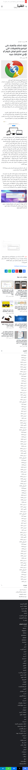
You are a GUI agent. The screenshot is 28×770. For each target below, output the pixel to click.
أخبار (25, 647)
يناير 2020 (23, 446)
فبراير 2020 (23, 444)
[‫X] (20, 271)
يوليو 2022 (23, 376)
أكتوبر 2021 (23, 397)
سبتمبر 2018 (23, 483)
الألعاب (24, 668)
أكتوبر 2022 (23, 369)
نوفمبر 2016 (23, 534)
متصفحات (24, 751)
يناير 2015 (24, 581)
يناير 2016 (24, 558)
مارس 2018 (23, 497)
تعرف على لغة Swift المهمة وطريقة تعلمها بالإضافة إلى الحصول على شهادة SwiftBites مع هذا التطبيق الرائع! (21, 293)
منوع (25, 758)
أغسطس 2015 (22, 569)
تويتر (25, 719)
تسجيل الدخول (23, 589)
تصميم (24, 707)
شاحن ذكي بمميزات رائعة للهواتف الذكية (7, 325)
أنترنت (24, 654)
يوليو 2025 (23, 355)
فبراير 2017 (23, 527)
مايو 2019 (24, 464)
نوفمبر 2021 (23, 395)
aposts (24, 628)
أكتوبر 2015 (23, 565)
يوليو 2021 (23, 404)
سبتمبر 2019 (23, 455)
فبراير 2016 (23, 555)
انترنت (24, 693)
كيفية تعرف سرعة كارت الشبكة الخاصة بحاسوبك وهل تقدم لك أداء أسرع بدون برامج (21, 342)
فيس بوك (24, 742)
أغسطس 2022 (22, 374)
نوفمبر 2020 (23, 423)
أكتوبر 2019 (23, 453)
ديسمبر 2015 (23, 560)
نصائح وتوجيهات (22, 763)
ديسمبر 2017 (23, 504)
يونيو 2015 (23, 574)
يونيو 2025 (23, 357)
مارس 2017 (23, 525)
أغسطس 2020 (22, 430)
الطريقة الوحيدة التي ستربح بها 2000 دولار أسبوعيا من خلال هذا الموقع (21, 325)
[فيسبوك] (24, 271)
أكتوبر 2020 (23, 425)
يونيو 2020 (23, 434)
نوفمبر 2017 (23, 506)
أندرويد (24, 656)
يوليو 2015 (23, 572)
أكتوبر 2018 (23, 481)
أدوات (24, 651)
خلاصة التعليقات (22, 594)
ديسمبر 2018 (23, 476)
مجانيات (24, 754)
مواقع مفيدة (24, 611)
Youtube (24, 642)
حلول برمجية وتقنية (21, 726)
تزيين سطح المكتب (22, 705)
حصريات (24, 721)
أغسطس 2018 (22, 485)
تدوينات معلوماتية (22, 703)
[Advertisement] (14, 25)
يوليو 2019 (23, 460)
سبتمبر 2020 (23, 427)
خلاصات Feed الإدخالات (21, 592)
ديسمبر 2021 (23, 392)
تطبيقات (24, 709)
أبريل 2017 (23, 523)
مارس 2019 (23, 469)
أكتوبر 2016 (23, 537)
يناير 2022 (23, 390)
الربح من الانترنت (23, 615)
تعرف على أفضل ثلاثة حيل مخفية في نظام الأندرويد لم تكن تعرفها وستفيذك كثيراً (7, 292)
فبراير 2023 (23, 364)
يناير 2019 (24, 474)
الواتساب (24, 684)
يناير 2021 (24, 418)
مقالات (24, 756)
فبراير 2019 (23, 471)
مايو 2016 (24, 548)
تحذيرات (24, 700)
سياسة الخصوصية (23, 617)
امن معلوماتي (23, 691)
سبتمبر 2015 (23, 567)
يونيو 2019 (23, 462)
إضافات (24, 663)
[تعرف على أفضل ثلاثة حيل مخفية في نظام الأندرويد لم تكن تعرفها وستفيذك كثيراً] (7, 285)
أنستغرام (24, 658)
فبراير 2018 (23, 499)
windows (24, 640)
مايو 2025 (24, 360)
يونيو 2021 (23, 406)
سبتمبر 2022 (23, 371)
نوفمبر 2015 (23, 562)
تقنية (25, 716)
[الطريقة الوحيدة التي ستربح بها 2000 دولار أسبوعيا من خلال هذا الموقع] (21, 319)
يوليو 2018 (23, 488)
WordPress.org (22, 596)
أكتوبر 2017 (23, 509)
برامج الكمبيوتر (22, 696)
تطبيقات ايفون (23, 714)
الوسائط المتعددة (22, 686)
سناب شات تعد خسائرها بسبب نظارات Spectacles (8, 310)
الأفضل (24, 665)
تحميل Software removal (20, 266)
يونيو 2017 (23, 518)
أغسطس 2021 (22, 402)
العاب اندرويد (24, 608)
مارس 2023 (23, 362)
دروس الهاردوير (22, 728)
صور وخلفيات (23, 740)
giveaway (23, 635)
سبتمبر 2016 (23, 539)
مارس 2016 (23, 553)
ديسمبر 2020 (23, 420)
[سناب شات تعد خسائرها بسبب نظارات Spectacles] (7, 304)
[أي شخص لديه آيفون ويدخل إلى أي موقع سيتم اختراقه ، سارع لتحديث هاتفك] (21, 302)
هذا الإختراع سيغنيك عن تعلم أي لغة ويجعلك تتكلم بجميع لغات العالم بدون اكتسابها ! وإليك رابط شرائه (7, 334)
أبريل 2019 (23, 467)
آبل (25, 644)
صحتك (24, 737)
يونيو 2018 (23, 490)
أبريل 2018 (23, 495)
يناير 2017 (24, 530)
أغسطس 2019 (22, 457)
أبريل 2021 (23, 411)
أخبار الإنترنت (23, 649)
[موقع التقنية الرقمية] (19, 6)
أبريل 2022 (23, 383)
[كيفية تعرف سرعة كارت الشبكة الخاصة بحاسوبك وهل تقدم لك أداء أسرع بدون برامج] (21, 335)
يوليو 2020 (23, 432)
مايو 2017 (24, 520)
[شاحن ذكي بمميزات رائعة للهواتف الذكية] (7, 319)
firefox (24, 633)
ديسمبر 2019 (23, 448)
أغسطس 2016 (22, 541)
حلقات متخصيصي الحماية (20, 723)
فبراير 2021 (23, 416)
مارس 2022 (23, 385)
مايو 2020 (23, 437)
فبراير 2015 (23, 579)
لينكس (24, 749)
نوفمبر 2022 (23, 367)
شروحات (24, 735)
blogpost (24, 630)
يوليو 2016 (23, 544)
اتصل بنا (25, 620)
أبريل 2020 (23, 439)
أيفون (25, 661)
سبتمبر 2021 (23, 399)
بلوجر (25, 698)
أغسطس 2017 (22, 513)
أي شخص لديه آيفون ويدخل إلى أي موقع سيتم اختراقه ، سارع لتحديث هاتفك (21, 308)
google (19, 41)
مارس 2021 (23, 413)
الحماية (25, 613)
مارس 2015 (23, 576)
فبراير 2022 (23, 388)
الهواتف (24, 682)
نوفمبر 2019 (23, 450)
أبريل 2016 (23, 551)
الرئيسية (24, 41)
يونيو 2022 (23, 378)
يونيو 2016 (23, 546)
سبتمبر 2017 (23, 511)
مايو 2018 (24, 492)
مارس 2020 (23, 441)
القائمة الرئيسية (23, 604)
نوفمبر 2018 (23, 478)
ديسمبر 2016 (23, 532)
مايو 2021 (24, 409)
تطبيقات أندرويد (23, 606)
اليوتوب (24, 689)
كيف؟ (25, 747)
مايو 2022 (24, 381)
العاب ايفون (23, 677)
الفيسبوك (24, 679)
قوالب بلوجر (23, 744)
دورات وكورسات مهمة (21, 733)
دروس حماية (23, 730)
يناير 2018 (24, 502)
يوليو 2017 (23, 516)
